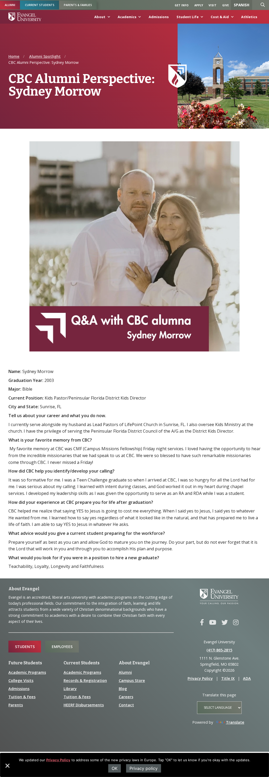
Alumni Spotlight (45, 56)
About (99, 16)
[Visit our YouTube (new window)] (212, 622)
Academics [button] (127, 16)
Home (13, 56)
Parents (15, 704)
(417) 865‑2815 (219, 650)
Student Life (188, 16)
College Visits (20, 680)
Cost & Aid (220, 16)
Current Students (39, 5)
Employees (62, 646)
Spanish (241, 4)
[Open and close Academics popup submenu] (138, 18)
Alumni (10, 5)
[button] (7, 767)
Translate (235, 722)
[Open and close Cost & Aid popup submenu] (231, 18)
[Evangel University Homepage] (24, 17)
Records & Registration (85, 680)
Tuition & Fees (21, 696)
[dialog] (134, 765)
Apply (198, 5)
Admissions (159, 16)
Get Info (182, 5)
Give (225, 5)
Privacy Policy (58, 760)
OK (114, 768)
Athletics (249, 16)
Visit (212, 5)
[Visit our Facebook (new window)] (202, 622)
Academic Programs (27, 672)
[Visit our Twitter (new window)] (224, 622)
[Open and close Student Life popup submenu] (201, 18)
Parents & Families (78, 5)
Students (25, 646)
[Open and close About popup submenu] (107, 18)
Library (70, 688)
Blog (123, 688)
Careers (126, 696)
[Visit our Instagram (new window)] (236, 622)
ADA (247, 678)
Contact (126, 704)
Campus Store (132, 680)
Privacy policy (144, 768)
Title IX (228, 678)
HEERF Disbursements (84, 704)
